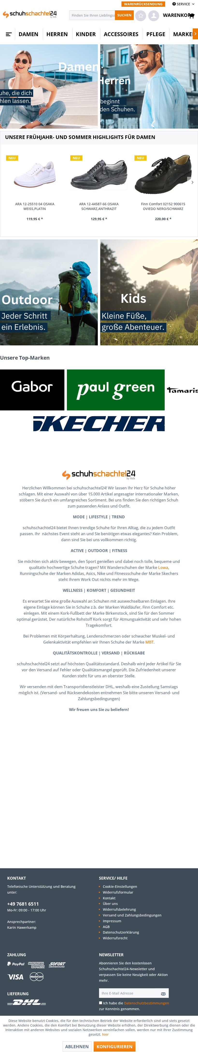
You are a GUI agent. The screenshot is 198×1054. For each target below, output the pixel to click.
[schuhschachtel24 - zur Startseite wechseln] (29, 16)
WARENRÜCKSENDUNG (143, 4)
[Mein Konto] (153, 15)
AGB (106, 926)
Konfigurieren (115, 1046)
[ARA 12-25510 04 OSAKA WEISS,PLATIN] (34, 175)
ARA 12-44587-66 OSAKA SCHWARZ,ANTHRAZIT (99, 206)
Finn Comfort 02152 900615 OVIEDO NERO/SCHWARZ (163, 206)
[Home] (8, 32)
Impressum (112, 921)
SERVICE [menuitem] (183, 4)
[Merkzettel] (140, 15)
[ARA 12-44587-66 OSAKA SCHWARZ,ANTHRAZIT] (99, 175)
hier (106, 1034)
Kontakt (109, 898)
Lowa (163, 567)
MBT (149, 642)
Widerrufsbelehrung (119, 909)
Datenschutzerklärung (121, 932)
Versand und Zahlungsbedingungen (132, 915)
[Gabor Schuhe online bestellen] (32, 390)
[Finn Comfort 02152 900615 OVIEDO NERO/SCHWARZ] (163, 175)
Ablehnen (77, 1046)
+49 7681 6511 (23, 904)
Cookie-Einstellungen (120, 886)
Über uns (110, 903)
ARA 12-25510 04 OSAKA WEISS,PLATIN (34, 206)
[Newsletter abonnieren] (162, 993)
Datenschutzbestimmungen (146, 1003)
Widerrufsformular (118, 892)
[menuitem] (143, 4)
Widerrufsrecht (115, 938)
